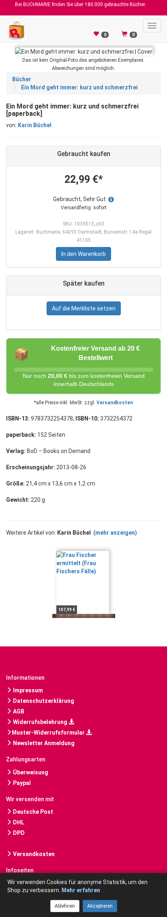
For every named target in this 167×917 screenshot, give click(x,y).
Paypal (21, 783)
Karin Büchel (34, 125)
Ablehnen (65, 906)
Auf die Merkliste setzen (84, 308)
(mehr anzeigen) (115, 532)
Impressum (27, 690)
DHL (18, 822)
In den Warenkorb (83, 254)
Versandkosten (114, 402)
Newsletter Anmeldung (43, 743)
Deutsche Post (32, 812)
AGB (18, 711)
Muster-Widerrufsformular (49, 732)
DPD (18, 833)
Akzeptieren (100, 906)
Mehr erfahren (81, 890)
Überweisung (30, 772)
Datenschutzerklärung (43, 701)
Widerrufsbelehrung (40, 722)
